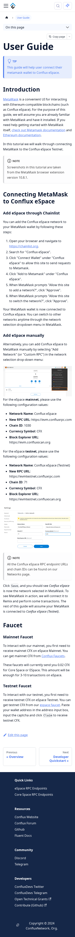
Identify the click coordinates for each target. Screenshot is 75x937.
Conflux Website (26, 817)
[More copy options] (69, 36)
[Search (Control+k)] (58, 5)
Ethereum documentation (22, 135)
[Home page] (6, 18)
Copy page (59, 36)
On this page (15, 27)
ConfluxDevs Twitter (29, 887)
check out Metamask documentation (38, 130)
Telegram (21, 864)
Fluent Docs (23, 835)
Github (20, 829)
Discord (20, 858)
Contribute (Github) (29, 905)
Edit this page (18, 735)
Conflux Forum (25, 823)
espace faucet (50, 705)
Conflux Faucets (53, 656)
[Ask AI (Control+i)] (67, 5)
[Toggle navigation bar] (6, 6)
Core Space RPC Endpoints (34, 794)
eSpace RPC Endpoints (31, 788)
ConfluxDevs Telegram (31, 893)
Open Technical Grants (31, 899)
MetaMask (10, 99)
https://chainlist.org (23, 246)
